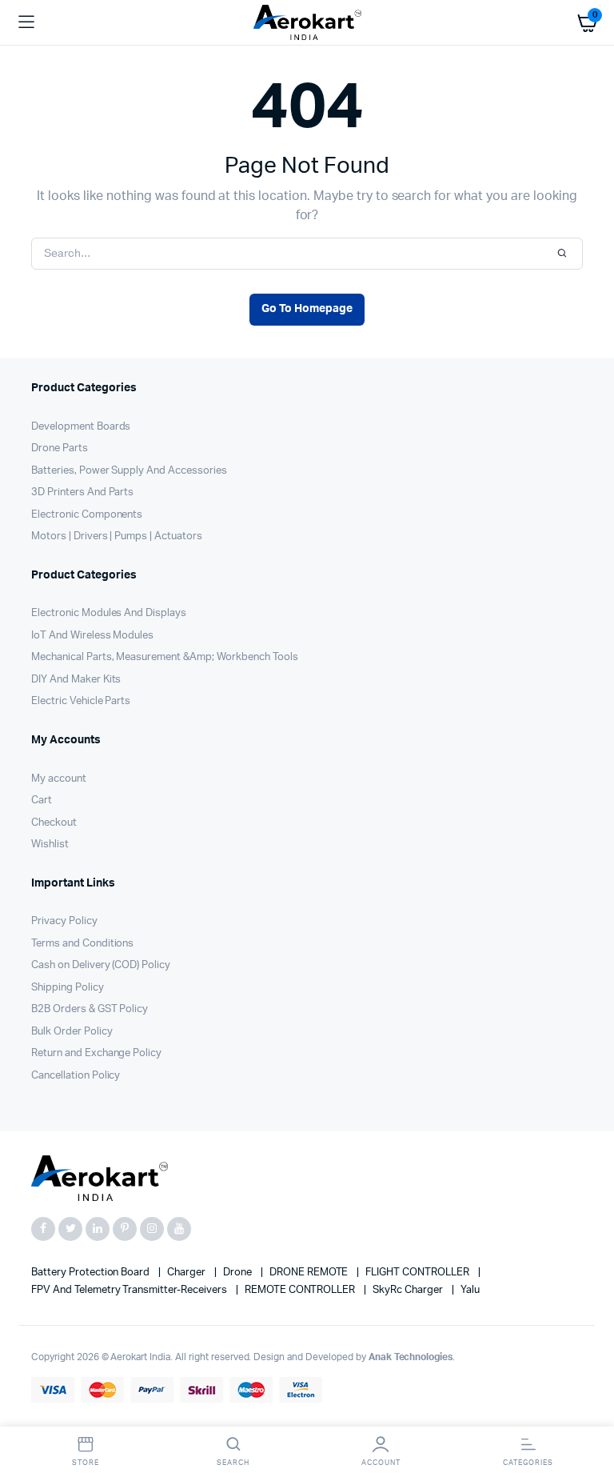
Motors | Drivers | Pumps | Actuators (116, 536)
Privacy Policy (64, 921)
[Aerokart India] (307, 23)
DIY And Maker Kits (76, 679)
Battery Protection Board (91, 1272)
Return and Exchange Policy (96, 1053)
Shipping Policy (67, 988)
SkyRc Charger (409, 1290)
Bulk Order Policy (72, 1032)
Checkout (54, 823)
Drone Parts (59, 448)
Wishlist (50, 844)
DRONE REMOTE (310, 1272)
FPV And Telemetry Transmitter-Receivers (130, 1290)
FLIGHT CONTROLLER (418, 1272)
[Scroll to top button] (588, 1409)
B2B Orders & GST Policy (89, 1009)
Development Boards (80, 427)
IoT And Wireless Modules (92, 635)
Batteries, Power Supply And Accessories (129, 471)
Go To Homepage (307, 308)
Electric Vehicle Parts (80, 701)
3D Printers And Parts (82, 492)
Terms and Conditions (82, 944)
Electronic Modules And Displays (108, 613)
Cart (41, 800)
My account (58, 779)
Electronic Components (86, 515)
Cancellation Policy (75, 1076)
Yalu (470, 1290)
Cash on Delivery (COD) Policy (100, 965)
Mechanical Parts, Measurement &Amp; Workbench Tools (164, 657)
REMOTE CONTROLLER (301, 1290)
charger (187, 1272)
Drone (238, 1272)
